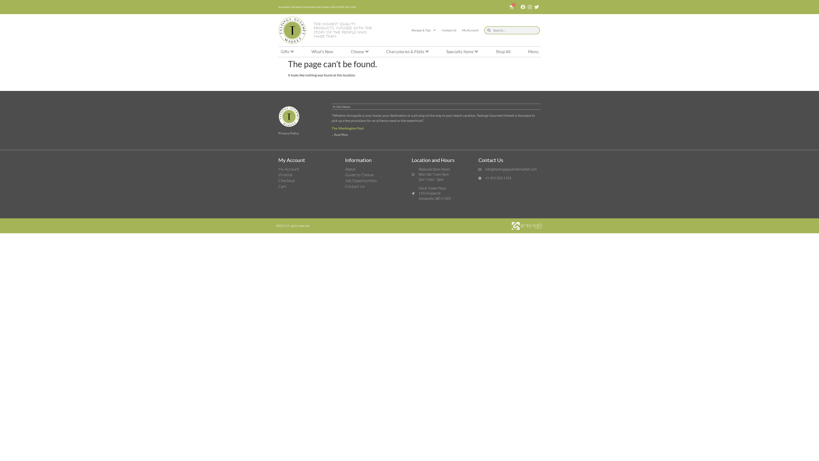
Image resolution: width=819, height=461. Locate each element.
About (350, 169)
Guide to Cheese (359, 175)
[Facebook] (523, 7)
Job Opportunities (361, 180)
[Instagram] (529, 7)
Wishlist (285, 175)
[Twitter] (536, 7)
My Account (470, 30)
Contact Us (449, 30)
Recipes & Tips (421, 30)
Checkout (286, 180)
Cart (282, 186)
